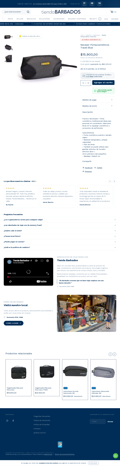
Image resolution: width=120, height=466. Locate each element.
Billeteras (44, 19)
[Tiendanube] (107, 454)
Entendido (93, 463)
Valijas (20, 19)
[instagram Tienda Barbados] (7, 421)
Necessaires (96, 35)
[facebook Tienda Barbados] (13, 421)
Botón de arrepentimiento (65, 454)
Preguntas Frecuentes (42, 416)
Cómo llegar (12, 323)
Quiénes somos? (40, 433)
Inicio (10, 19)
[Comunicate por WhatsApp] (115, 455)
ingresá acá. (48, 454)
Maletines (94, 19)
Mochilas (31, 19)
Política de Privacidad (41, 424)
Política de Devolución (42, 420)
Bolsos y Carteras (77, 19)
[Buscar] (28, 12)
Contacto (37, 429)
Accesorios (59, 19)
